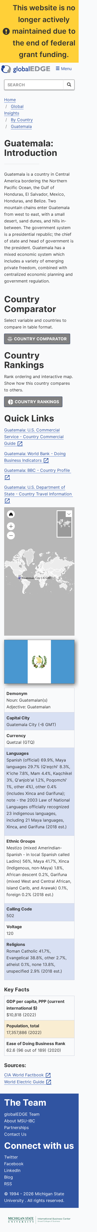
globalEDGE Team (22, 1114)
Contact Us (15, 1134)
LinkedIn (12, 1170)
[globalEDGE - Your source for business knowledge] (26, 69)
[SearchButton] (69, 85)
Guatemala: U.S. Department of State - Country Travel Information (38, 494)
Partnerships (16, 1127)
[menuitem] (50, 574)
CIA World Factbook (27, 1075)
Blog (8, 1177)
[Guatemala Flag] (39, 662)
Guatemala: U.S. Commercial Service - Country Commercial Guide (34, 436)
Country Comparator (40, 338)
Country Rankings (33, 402)
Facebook (14, 1163)
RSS (8, 1183)
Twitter (11, 1157)
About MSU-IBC (19, 1120)
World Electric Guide (28, 1082)
